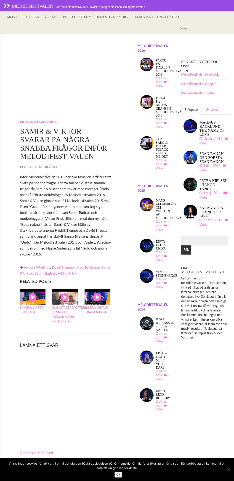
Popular (192, 110)
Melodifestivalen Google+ (199, 84)
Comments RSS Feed (36, 453)
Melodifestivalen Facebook (200, 74)
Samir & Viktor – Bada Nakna (96, 310)
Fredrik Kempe (88, 267)
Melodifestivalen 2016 (38, 122)
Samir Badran (45, 273)
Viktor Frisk (67, 273)
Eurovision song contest (157, 17)
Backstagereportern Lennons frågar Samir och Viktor (65, 314)
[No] (228, 469)
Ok (118, 474)
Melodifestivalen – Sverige (31, 17)
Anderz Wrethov (37, 267)
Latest (213, 110)
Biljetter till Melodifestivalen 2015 (95, 17)
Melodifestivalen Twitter (198, 93)
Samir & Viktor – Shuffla (31, 310)
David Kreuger (63, 267)
